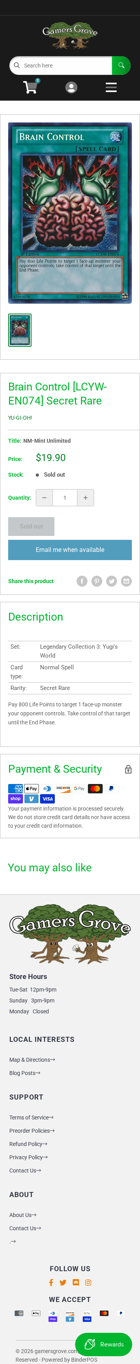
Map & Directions (29, 1060)
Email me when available (70, 549)
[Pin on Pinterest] (96, 581)
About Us (20, 1215)
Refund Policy (25, 1144)
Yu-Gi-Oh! (20, 418)
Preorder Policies (29, 1131)
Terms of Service (29, 1117)
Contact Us (22, 1170)
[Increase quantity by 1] (85, 498)
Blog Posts (22, 1073)
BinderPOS (84, 1360)
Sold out (31, 526)
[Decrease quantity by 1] (44, 498)
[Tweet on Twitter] (111, 581)
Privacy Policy (26, 1157)
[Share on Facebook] (82, 581)
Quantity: (19, 498)
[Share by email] (126, 581)
